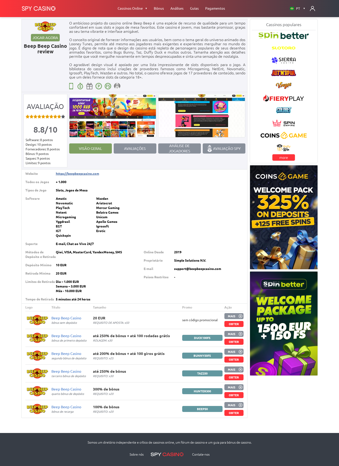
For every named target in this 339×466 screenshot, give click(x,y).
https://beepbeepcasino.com (77, 174)
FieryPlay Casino (283, 98)
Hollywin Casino (283, 148)
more (283, 158)
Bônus (159, 8)
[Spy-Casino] (39, 8)
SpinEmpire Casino (283, 123)
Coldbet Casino (284, 110)
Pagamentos (215, 8)
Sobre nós (137, 454)
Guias (194, 8)
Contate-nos (201, 454)
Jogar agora (45, 38)
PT (300, 8)
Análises (177, 8)
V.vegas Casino (283, 85)
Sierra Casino (284, 60)
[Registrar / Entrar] (312, 8)
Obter (234, 324)
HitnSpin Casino (283, 73)
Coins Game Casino (284, 135)
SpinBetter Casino (283, 35)
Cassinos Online (132, 8)
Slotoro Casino (283, 48)
